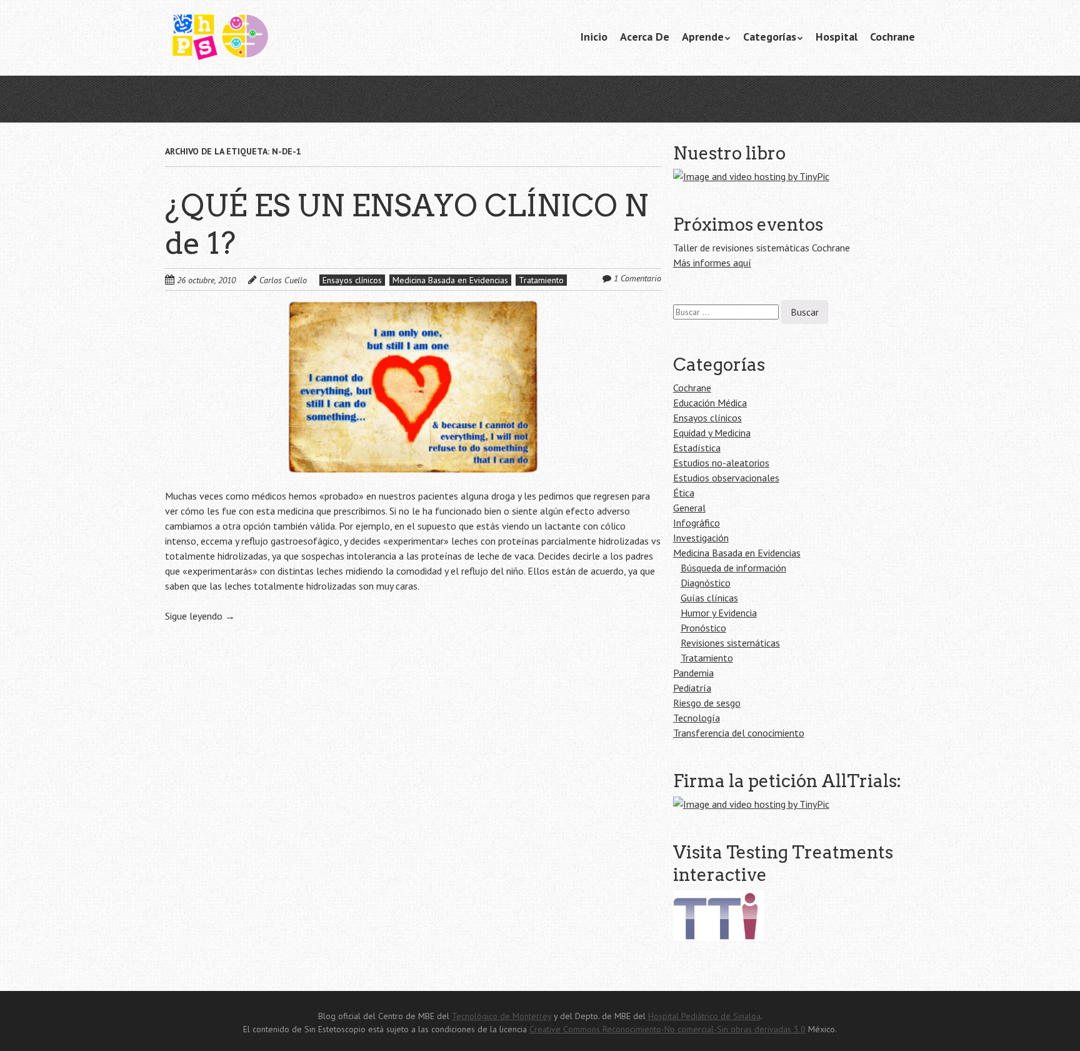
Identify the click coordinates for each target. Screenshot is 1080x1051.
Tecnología (696, 718)
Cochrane (892, 36)
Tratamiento (541, 280)
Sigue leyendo (200, 616)
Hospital (837, 36)
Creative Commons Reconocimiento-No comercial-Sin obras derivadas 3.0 (667, 1029)
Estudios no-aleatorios (721, 462)
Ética (683, 492)
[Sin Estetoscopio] (258, 38)
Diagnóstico (706, 582)
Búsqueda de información (733, 567)
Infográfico (696, 522)
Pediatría (692, 687)
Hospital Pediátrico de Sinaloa (704, 1016)
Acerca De (644, 36)
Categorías (769, 36)
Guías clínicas (709, 597)
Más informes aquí (712, 262)
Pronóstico (703, 627)
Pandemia (693, 672)
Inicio (594, 36)
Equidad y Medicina (712, 432)
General (689, 507)
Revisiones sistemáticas (730, 642)
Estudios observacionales (726, 477)
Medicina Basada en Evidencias (450, 280)
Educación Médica (710, 402)
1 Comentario (637, 278)
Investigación (701, 537)
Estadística (697, 447)
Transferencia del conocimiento (738, 733)
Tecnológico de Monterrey (501, 1016)
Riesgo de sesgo (707, 702)
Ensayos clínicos (352, 280)
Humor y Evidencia (719, 612)
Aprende (703, 36)
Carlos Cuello (283, 280)
